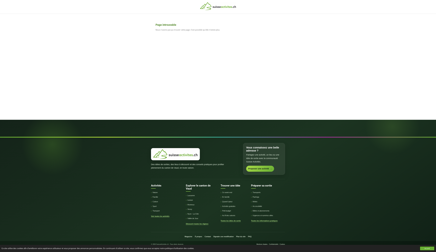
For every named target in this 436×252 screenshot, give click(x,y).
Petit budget (226, 211)
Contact (208, 236)
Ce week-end (227, 192)
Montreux (190, 205)
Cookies (282, 244)
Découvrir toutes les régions (197, 224)
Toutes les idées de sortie (231, 221)
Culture (155, 202)
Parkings (256, 197)
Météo (255, 202)
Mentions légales (262, 244)
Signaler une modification (223, 236)
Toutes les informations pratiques (264, 221)
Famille (155, 197)
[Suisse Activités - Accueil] (175, 154)
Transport (156, 211)
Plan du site (240, 236)
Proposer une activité (260, 169)
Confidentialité (273, 244)
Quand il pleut (227, 202)
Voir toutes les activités (160, 216)
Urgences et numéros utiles (263, 215)
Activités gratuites (228, 206)
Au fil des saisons (228, 215)
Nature (155, 192)
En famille (225, 197)
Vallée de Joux (192, 218)
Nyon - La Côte (193, 214)
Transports (257, 192)
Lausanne (191, 195)
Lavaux (190, 200)
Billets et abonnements (261, 211)
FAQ (249, 236)
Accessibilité (257, 206)
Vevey (189, 209)
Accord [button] (427, 248)
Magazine (188, 236)
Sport (155, 206)
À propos (198, 236)
